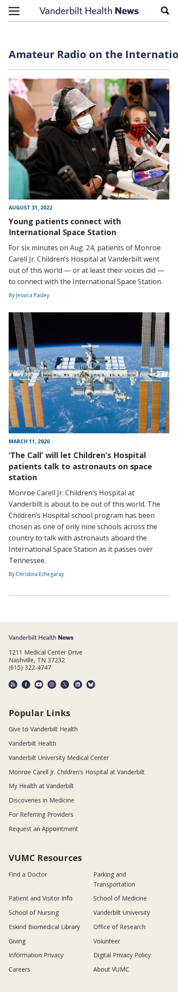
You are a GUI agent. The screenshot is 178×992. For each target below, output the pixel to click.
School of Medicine (120, 898)
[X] (64, 684)
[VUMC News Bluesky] (90, 684)
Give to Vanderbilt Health (43, 729)
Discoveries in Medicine (41, 800)
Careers (19, 969)
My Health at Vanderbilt (41, 786)
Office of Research (119, 927)
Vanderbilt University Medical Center (59, 757)
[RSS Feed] (13, 684)
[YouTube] (39, 684)
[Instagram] (52, 684)
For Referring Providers (41, 814)
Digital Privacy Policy (122, 955)
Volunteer (106, 941)
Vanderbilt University (121, 912)
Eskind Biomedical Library (44, 927)
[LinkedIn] (77, 684)
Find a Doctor (28, 874)
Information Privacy (36, 955)
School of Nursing (34, 912)
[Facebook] (26, 684)
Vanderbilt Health (32, 743)
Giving (17, 941)
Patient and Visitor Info (41, 898)
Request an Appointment (43, 829)
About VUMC (111, 969)
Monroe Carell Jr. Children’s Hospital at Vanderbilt (77, 772)
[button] (14, 11)
